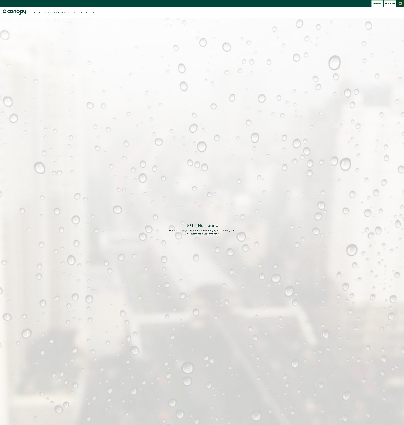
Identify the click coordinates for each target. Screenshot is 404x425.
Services (52, 12)
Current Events (85, 12)
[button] (400, 3)
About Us (38, 12)
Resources (66, 12)
